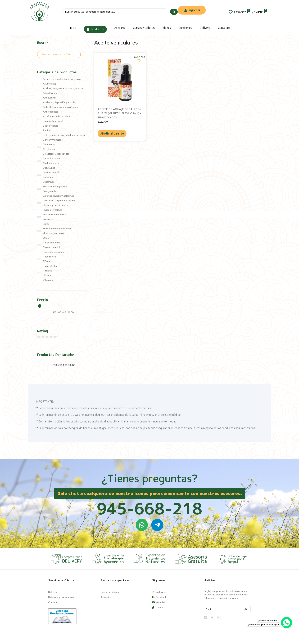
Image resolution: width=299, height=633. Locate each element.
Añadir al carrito (112, 133)
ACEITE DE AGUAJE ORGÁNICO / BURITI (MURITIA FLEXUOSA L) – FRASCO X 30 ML (119, 113)
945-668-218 (149, 508)
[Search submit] (174, 12)
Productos (97, 29)
